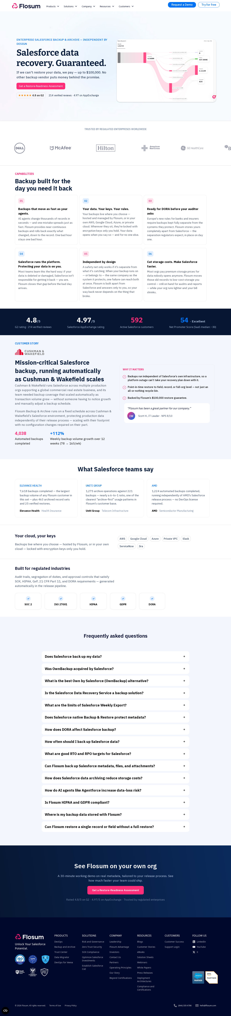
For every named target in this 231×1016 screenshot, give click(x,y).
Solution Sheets (145, 957)
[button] (53, 6)
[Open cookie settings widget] (5, 1010)
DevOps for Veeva (63, 962)
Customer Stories (146, 946)
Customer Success (174, 941)
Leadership (115, 941)
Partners (114, 962)
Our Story (115, 972)
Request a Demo (182, 4)
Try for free (208, 4)
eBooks (141, 952)
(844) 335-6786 (185, 1005)
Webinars (142, 962)
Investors (114, 952)
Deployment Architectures (144, 979)
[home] (26, 6)
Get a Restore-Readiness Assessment (41, 86)
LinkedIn (201, 941)
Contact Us (115, 957)
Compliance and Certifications (145, 988)
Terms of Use (55, 1005)
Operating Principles (120, 967)
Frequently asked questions (116, 635)
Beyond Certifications (121, 977)
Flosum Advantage (119, 946)
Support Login (172, 946)
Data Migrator (61, 957)
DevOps (58, 941)
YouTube (201, 946)
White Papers (144, 967)
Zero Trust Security (92, 946)
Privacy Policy (71, 1005)
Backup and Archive (64, 946)
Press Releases (145, 972)
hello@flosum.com (208, 1005)
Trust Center (60, 952)
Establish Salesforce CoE (92, 967)
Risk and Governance (93, 941)
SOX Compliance (90, 952)
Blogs (140, 941)
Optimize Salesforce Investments (92, 959)
